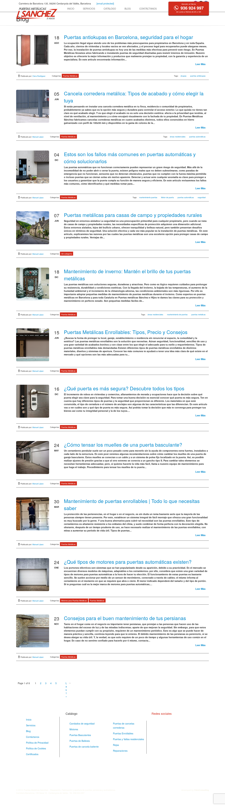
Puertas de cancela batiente (84, 746)
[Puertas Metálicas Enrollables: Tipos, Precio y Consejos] (32, 344)
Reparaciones (120, 750)
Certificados (32, 754)
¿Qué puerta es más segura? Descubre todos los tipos (124, 388)
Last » (66, 683)
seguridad (202, 197)
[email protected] (105, 3)
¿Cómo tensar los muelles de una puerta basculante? (123, 444)
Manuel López (38, 136)
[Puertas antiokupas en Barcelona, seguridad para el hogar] (32, 49)
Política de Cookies (36, 748)
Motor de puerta (167, 197)
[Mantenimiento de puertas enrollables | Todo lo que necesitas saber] (32, 513)
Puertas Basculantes (80, 735)
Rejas (116, 745)
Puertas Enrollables (123, 733)
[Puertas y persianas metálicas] (36, 13)
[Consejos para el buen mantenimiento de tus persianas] (32, 630)
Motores (74, 729)
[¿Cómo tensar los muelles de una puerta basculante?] (32, 457)
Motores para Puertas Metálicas (74, 600)
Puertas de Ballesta (80, 740)
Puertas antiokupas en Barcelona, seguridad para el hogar (128, 37)
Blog (128, 8)
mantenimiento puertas (148, 197)
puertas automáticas (197, 136)
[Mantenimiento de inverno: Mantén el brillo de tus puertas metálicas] (32, 284)
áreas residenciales (177, 136)
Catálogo (110, 8)
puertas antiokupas (198, 75)
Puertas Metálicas (70, 75)
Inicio (70, 8)
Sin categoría (66, 253)
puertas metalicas (198, 314)
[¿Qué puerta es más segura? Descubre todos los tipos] (32, 401)
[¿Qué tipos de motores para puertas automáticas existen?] (32, 574)
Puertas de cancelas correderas (123, 725)
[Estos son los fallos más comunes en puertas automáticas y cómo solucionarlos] (32, 167)
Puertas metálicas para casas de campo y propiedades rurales (133, 214)
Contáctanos (148, 8)
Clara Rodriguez (38, 76)
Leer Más (200, 64)
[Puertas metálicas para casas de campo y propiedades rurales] (32, 227)
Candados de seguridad (82, 723)
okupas (183, 75)
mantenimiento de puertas (177, 314)
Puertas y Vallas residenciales (128, 739)
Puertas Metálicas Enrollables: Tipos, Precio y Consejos (125, 331)
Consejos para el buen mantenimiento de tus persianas (125, 618)
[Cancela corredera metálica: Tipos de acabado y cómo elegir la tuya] (32, 106)
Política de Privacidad (37, 742)
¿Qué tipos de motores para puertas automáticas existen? (128, 561)
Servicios (89, 8)
